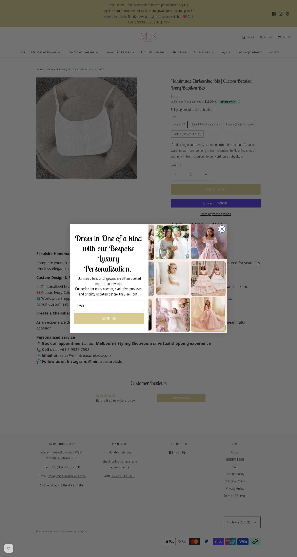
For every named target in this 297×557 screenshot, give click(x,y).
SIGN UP (109, 318)
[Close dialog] (222, 229)
